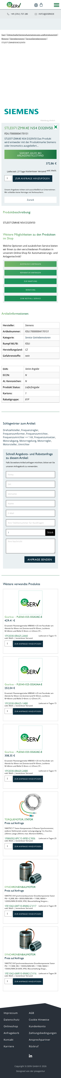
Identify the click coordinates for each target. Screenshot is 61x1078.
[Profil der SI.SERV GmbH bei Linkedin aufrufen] (30, 1056)
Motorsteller (10, 444)
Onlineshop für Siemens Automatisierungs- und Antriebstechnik (32, 35)
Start (3, 35)
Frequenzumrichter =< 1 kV (18, 437)
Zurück (30, 199)
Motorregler (44, 440)
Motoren (5, 38)
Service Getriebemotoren (36, 38)
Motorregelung (27, 440)
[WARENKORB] (41, 5)
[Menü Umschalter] (57, 5)
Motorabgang (10, 440)
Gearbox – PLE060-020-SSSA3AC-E (23, 751)
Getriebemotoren (17, 38)
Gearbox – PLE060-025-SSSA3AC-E (23, 616)
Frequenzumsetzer (44, 437)
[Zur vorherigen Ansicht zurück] (56, 129)
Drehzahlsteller (11, 430)
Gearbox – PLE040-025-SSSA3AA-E (23, 684)
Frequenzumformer (14, 433)
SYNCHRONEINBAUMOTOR (20, 886)
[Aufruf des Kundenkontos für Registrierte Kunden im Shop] (36, 5)
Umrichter (24, 444)
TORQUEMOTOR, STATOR (19, 819)
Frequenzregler (29, 430)
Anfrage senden (40, 559)
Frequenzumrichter (37, 433)
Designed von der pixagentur (30, 1071)
